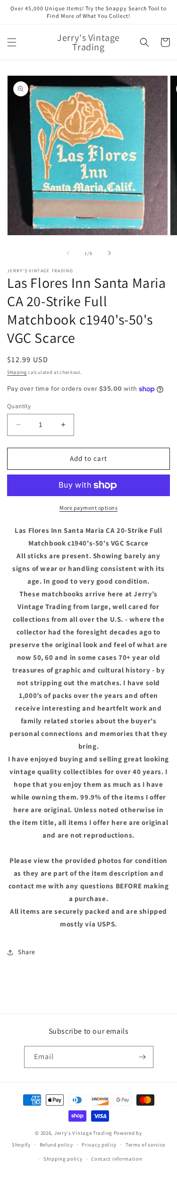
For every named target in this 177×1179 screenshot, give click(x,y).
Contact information (116, 1158)
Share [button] (26, 952)
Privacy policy (99, 1144)
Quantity (19, 406)
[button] (11, 42)
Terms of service (145, 1144)
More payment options (88, 507)
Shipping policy (63, 1158)
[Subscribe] (142, 1057)
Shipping (17, 372)
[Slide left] (68, 253)
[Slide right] (109, 253)
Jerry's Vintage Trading (83, 1133)
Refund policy (56, 1144)
